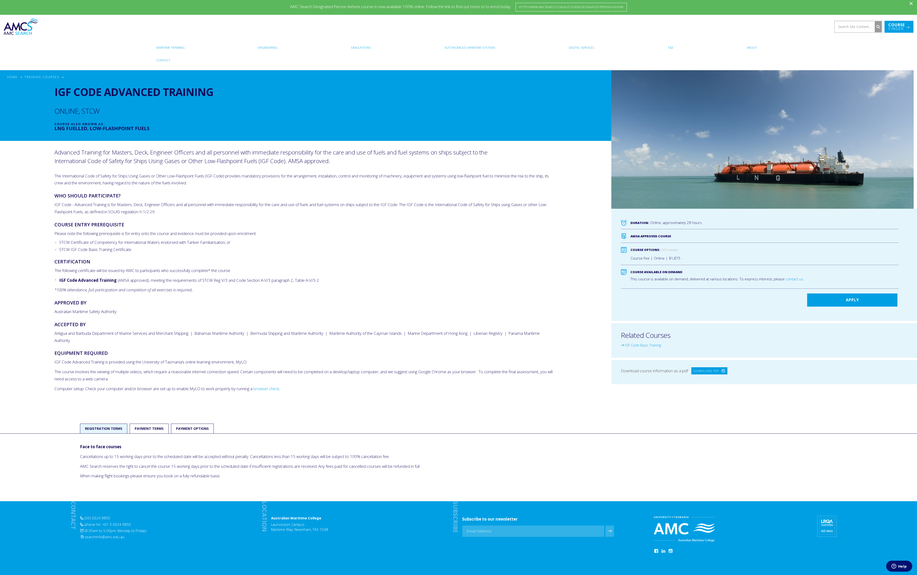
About (752, 47)
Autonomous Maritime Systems (470, 47)
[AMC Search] (21, 26)
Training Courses (41, 77)
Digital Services (581, 47)
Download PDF (706, 371)
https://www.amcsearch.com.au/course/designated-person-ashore (571, 7)
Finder (896, 26)
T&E (670, 47)
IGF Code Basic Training (642, 345)
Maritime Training (170, 47)
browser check (266, 388)
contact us (794, 279)
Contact (163, 60)
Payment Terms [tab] (149, 428)
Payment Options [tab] (192, 428)
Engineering (267, 47)
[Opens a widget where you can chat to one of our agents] (899, 567)
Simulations (361, 47)
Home (12, 77)
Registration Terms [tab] (103, 428)
